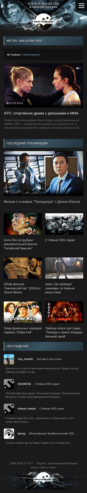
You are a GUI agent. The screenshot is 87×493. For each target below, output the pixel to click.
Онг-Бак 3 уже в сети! (49, 359)
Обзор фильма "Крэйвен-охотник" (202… (52, 433)
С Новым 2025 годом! (47, 384)
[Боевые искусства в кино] (43, 22)
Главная (15, 54)
